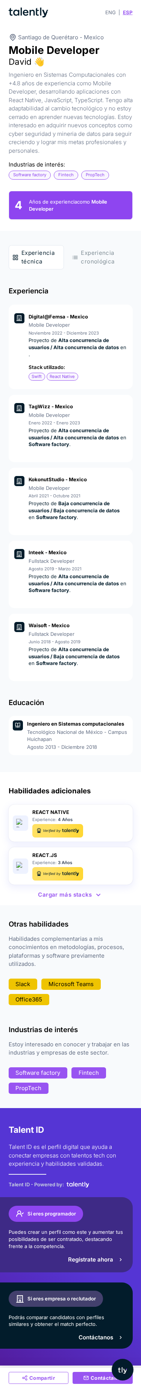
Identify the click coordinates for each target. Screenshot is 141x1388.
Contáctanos (96, 1337)
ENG (110, 12)
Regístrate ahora (90, 1259)
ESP (128, 12)
